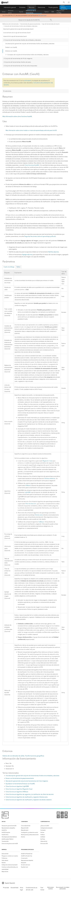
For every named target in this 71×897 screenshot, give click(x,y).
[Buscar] (64, 2)
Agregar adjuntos (27, 254)
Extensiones (41, 7)
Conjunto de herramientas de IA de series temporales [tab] (21, 65)
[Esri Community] (58, 816)
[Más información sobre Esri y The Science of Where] (5, 815)
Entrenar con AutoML (11, 51)
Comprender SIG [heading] (45, 821)
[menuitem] (11, 826)
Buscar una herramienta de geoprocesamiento (20, 778)
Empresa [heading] (4, 849)
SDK (52, 12)
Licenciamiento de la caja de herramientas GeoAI (17, 32)
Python (47, 12)
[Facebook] (58, 813)
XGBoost (28, 485)
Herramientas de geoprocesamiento (30, 24)
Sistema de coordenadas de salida (13, 756)
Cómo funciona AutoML (32, 165)
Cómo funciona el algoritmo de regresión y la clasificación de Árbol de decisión (30, 794)
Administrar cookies (50, 888)
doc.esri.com (42, 15)
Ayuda (21, 12)
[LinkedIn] (66, 813)
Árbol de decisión (30, 504)
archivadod (27, 80)
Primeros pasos (10, 11)
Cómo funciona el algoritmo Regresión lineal (19, 789)
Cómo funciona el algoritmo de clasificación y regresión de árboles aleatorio (29, 799)
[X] (62, 813)
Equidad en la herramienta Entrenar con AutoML (20, 783)
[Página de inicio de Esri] (4, 2)
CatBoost (41, 522)
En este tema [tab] (7, 91)
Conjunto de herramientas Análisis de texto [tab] (18, 62)
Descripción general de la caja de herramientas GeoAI (18, 29)
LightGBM (28, 492)
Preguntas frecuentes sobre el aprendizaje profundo (40, 236)
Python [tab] (18, 267)
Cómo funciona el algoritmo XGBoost (17, 791)
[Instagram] (62, 816)
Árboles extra (39, 515)
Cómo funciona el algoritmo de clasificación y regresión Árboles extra (26, 797)
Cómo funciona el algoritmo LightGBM (17, 786)
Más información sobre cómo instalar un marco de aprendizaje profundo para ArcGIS (31, 130)
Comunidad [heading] (24, 821)
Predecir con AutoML (11, 47)
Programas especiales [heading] (27, 849)
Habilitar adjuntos (53, 252)
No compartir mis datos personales (62, 888)
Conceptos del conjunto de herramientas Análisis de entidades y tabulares (28, 54)
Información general (10, 7)
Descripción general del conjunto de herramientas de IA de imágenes (27, 781)
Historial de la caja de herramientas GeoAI (15, 36)
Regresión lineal (47, 461)
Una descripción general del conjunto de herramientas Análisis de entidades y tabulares (29, 43)
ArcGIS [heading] (3, 821)
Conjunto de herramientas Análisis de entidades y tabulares (20, 26)
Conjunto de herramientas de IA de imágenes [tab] (18, 58)
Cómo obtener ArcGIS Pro (64, 7)
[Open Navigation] (68, 2)
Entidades (22, 7)
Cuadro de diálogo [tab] (9, 267)
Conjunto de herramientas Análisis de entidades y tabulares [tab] (23, 40)
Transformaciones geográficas (34, 756)
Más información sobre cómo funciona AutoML (17, 116)
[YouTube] (66, 816)
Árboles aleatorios (49, 478)
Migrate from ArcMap (60, 11)
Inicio (3, 12)
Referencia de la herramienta (31, 11)
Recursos (31, 7)
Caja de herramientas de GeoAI (50, 24)
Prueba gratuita (53, 7)
